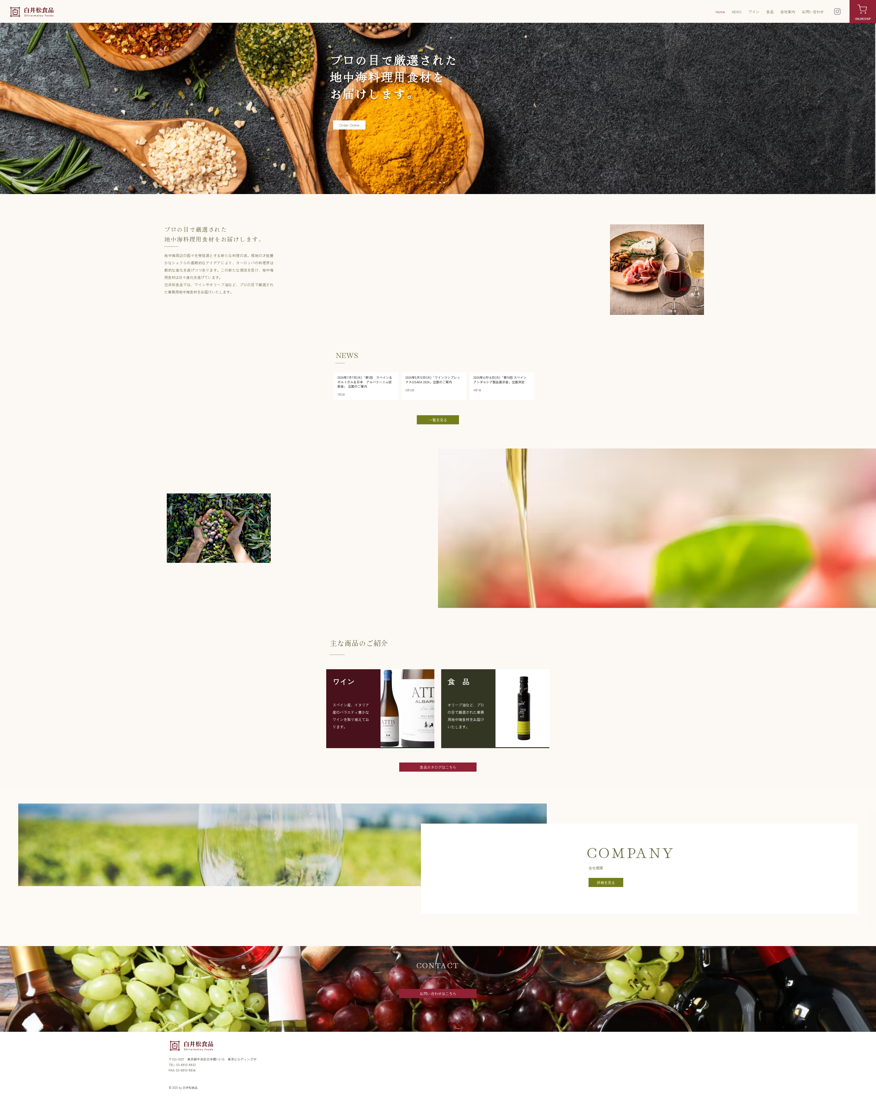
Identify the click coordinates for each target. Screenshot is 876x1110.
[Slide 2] (432, 182)
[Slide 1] (440, 182)
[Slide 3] (436, 182)
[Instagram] (837, 11)
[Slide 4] (444, 182)
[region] (380, 708)
